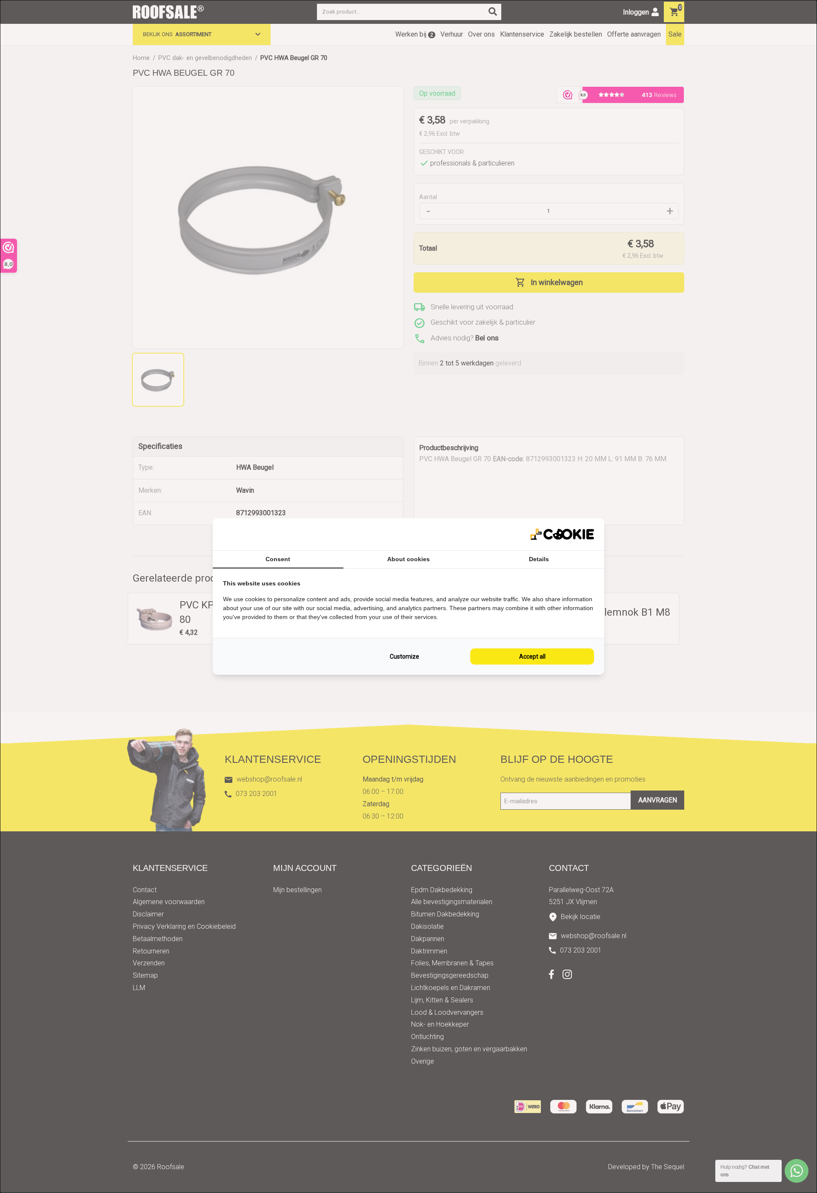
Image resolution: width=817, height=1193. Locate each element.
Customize (404, 656)
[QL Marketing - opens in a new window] (562, 534)
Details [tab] (539, 559)
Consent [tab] (278, 559)
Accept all (532, 656)
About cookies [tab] (408, 559)
